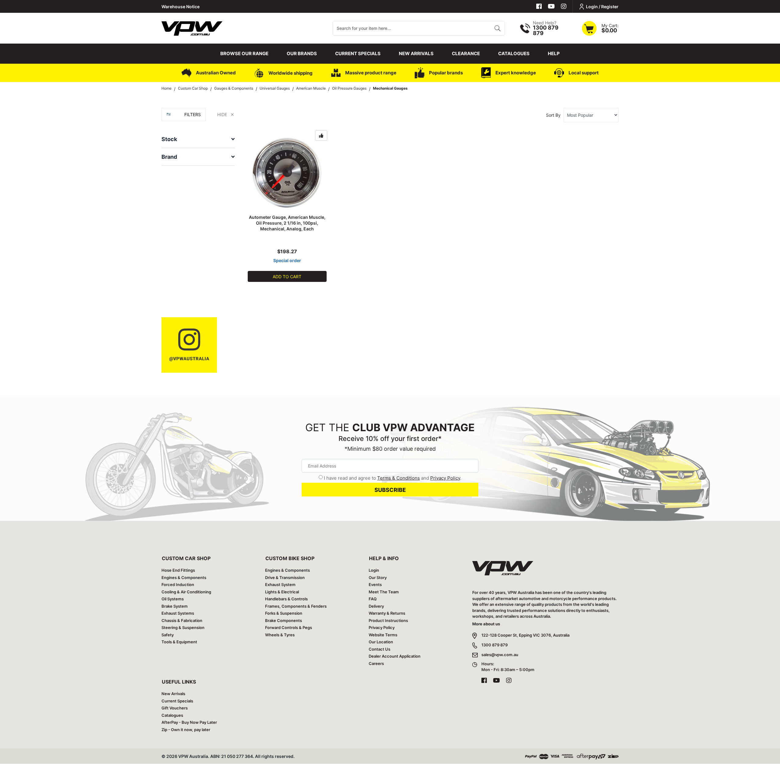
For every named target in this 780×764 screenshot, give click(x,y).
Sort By (553, 115)
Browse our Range (244, 53)
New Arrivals (416, 53)
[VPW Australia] (191, 27)
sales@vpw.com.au (499, 654)
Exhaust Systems (177, 613)
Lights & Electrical (282, 591)
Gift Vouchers (174, 707)
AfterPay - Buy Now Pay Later (189, 722)
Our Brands (302, 53)
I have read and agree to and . (392, 478)
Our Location (381, 641)
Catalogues (514, 53)
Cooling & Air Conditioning (186, 591)
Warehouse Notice (180, 6)
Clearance (466, 53)
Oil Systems (172, 598)
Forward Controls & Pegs (288, 627)
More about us (486, 623)
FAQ (373, 598)
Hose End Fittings (178, 570)
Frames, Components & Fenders (296, 606)
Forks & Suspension (283, 613)
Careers (376, 663)
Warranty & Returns (387, 613)
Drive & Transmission (285, 577)
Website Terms (383, 634)
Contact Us (379, 649)
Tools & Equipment (179, 641)
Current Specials (358, 53)
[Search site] (497, 28)
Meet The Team (384, 591)
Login (374, 570)
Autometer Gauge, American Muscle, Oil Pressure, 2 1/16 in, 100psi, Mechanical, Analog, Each (287, 223)
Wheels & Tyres (280, 634)
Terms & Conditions (398, 478)
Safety (167, 634)
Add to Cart (287, 276)
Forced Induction (177, 584)
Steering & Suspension (182, 627)
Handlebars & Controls (286, 598)
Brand (169, 157)
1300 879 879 (494, 644)
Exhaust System (280, 584)
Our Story (378, 577)
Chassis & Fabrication (181, 620)
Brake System (174, 606)
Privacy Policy (445, 478)
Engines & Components (183, 577)
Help (554, 53)
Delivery (376, 606)
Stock (169, 139)
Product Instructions (388, 620)
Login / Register (602, 6)
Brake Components (283, 620)
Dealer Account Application (394, 656)
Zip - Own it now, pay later (185, 729)
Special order (287, 260)
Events (375, 584)
